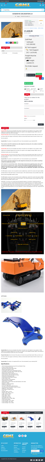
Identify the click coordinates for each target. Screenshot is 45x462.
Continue (40, 124)
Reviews (27, 94)
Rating (25, 118)
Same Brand (27, 412)
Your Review (26, 108)
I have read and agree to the (37, 453)
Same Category (37, 412)
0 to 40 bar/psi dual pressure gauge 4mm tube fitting (42, 88)
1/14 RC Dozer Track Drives (28, 88)
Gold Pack (28, 39)
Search (18, 16)
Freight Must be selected (30, 57)
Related (5, 412)
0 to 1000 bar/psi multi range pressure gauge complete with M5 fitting (35, 88)
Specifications (5, 47)
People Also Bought (15, 412)
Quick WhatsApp (29, 83)
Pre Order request (31, 66)
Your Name (26, 103)
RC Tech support (30, 47)
